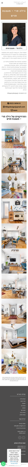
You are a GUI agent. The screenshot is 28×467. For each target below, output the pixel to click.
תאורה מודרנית (12, 379)
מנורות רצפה (22, 378)
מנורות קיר (23, 405)
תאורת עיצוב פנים (13, 380)
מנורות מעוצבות (7, 377)
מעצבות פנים (12, 378)
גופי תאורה (16, 377)
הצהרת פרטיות (22, 454)
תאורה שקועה (7, 379)
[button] (3, 463)
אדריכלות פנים (21, 377)
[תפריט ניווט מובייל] (2, 3)
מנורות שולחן (22, 415)
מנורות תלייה (17, 378)
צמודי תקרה (22, 401)
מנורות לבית (12, 377)
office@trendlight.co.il (19, 426)
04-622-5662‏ (22, 423)
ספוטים (23, 408)
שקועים (23, 403)
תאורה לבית (17, 379)
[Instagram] (19, 437)
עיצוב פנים (8, 378)
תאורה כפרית (21, 379)
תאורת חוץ (23, 410)
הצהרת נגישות (22, 451)
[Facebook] (23, 437)
